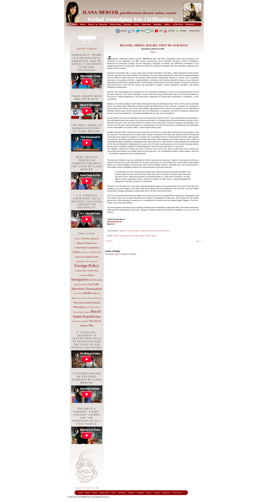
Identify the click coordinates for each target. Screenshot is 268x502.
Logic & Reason (78, 293)
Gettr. (160, 31)
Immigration (79, 279)
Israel (84, 284)
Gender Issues (93, 271)
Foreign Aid (133, 231)
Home (81, 492)
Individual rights (95, 280)
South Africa (162, 231)
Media (87, 293)
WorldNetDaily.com (114, 222)
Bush (95, 243)
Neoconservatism (82, 302)
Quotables (140, 492)
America (77, 239)
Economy (80, 261)
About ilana (121, 492)
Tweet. (142, 31)
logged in (118, 254)
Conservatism (80, 247)
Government (83, 275)
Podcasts (131, 492)
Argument (94, 238)
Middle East (96, 293)
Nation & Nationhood (95, 298)
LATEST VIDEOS (87, 49)
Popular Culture (90, 307)
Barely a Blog (104, 492)
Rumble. (183, 31)
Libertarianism (93, 288)
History (91, 275)
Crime (76, 251)
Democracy (96, 252)
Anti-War (85, 238)
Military (74, 298)
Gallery (148, 492)
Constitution (93, 247)
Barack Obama (84, 243)
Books (87, 492)
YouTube (157, 492)
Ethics (87, 261)
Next (198, 241)
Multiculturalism (82, 298)
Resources (166, 492)
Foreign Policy (147, 231)
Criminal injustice (85, 252)
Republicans (92, 316)
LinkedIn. (123, 31)
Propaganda (87, 312)
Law (90, 284)
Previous (109, 241)
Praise (113, 492)
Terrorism (84, 321)
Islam (80, 284)
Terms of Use (177, 492)
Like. (133, 31)
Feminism (93, 261)
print (154, 52)
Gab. (152, 31)
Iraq (75, 284)
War (90, 325)
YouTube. (171, 31)
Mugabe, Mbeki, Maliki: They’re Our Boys (154, 45)
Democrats (80, 257)
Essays (94, 492)
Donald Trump (91, 257)
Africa (123, 231)
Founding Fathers (81, 271)
